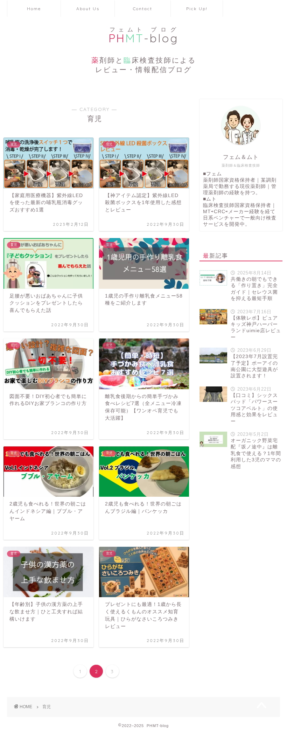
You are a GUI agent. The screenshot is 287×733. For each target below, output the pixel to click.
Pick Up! (197, 8)
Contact (142, 8)
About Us (87, 8)
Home (34, 8)
